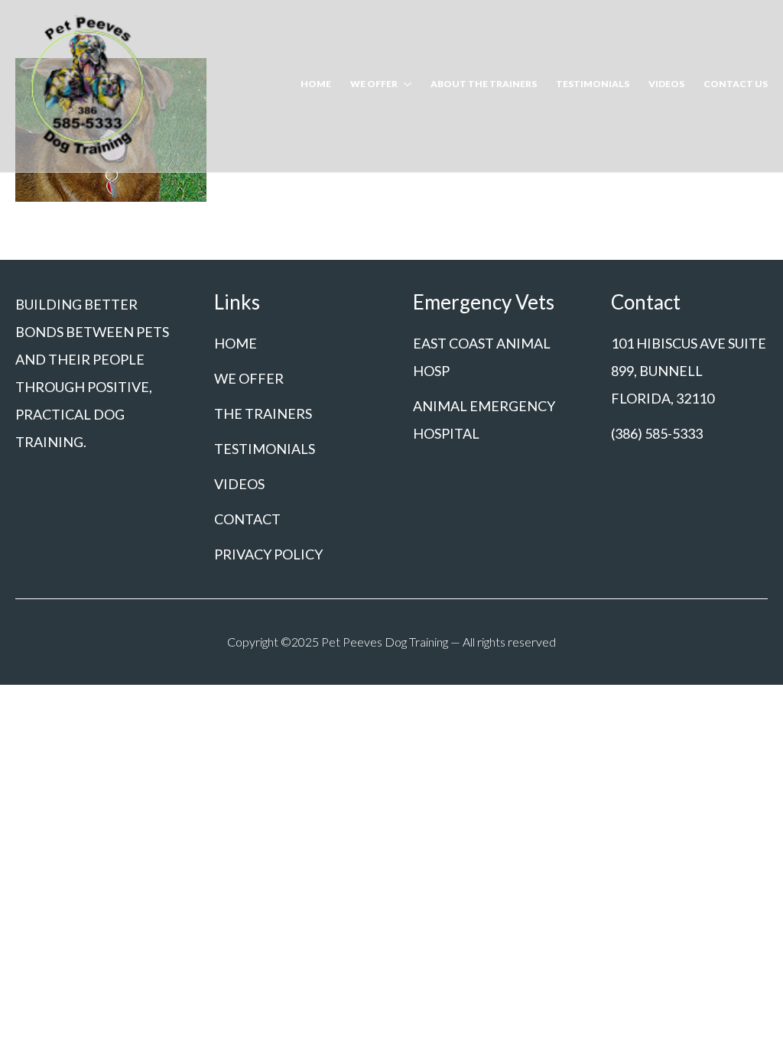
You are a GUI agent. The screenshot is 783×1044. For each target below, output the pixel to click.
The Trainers (263, 413)
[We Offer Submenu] (404, 85)
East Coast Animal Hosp (482, 357)
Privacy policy (268, 554)
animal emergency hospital (484, 419)
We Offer (374, 84)
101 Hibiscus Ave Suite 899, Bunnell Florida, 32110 (688, 371)
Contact (247, 519)
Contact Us (735, 84)
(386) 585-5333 (657, 433)
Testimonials (592, 84)
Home (316, 84)
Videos (666, 84)
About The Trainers (483, 84)
